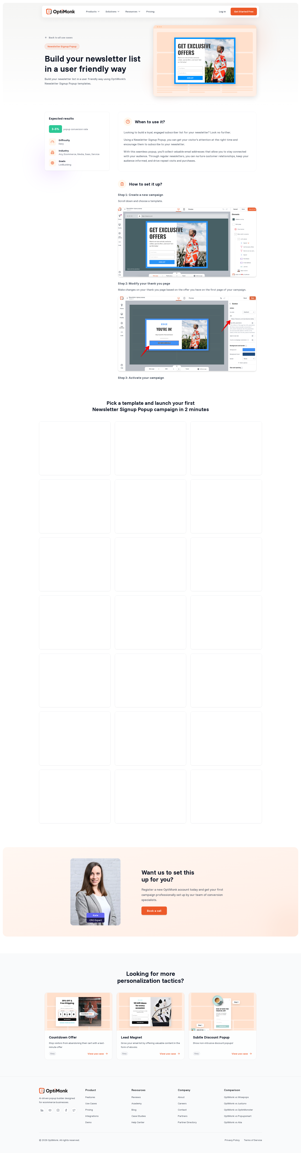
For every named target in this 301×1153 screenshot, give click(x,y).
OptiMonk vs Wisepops (236, 1097)
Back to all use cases (60, 37)
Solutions (111, 11)
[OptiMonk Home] (60, 11)
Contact (182, 1109)
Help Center (138, 1122)
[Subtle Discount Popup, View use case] (222, 1026)
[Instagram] (58, 1110)
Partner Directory (187, 1122)
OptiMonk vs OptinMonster (238, 1109)
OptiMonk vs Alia (233, 1122)
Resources (131, 11)
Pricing (150, 11)
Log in (222, 11)
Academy (137, 1103)
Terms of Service (253, 1140)
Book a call (154, 910)
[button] (75, 448)
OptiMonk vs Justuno (235, 1103)
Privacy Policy (232, 1140)
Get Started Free (243, 11)
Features (90, 1097)
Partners (182, 1116)
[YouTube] (50, 1110)
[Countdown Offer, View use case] (78, 1026)
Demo (88, 1122)
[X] (74, 1110)
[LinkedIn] (42, 1110)
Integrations (92, 1116)
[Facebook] (66, 1110)
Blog (134, 1109)
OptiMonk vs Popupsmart (237, 1116)
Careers (182, 1103)
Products (91, 11)
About (181, 1097)
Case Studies (139, 1116)
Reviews (136, 1097)
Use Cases (91, 1103)
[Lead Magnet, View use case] (150, 1026)
